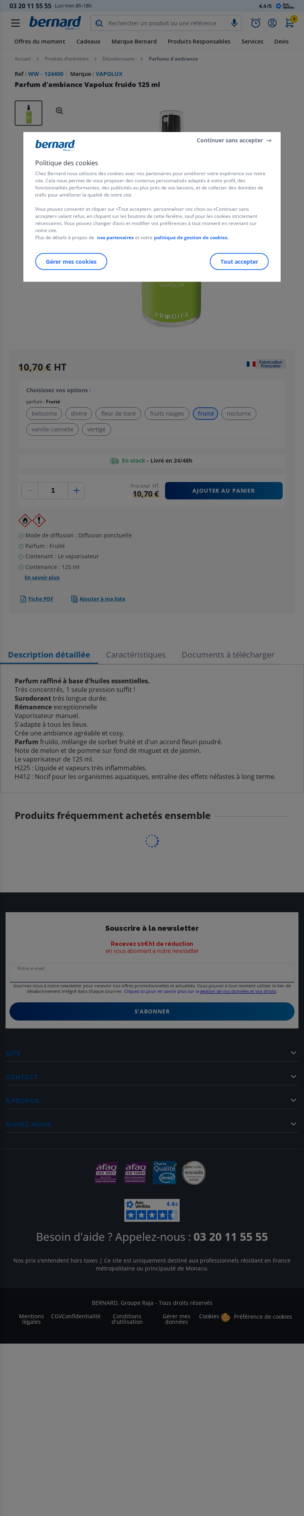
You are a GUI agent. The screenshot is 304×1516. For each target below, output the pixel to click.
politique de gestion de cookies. (191, 237)
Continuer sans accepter (230, 140)
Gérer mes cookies (71, 261)
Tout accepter (239, 261)
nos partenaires (115, 237)
